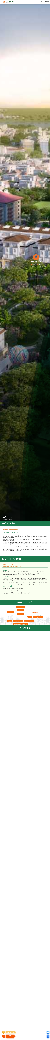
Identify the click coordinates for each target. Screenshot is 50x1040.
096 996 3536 (10, 1037)
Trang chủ (4, 519)
